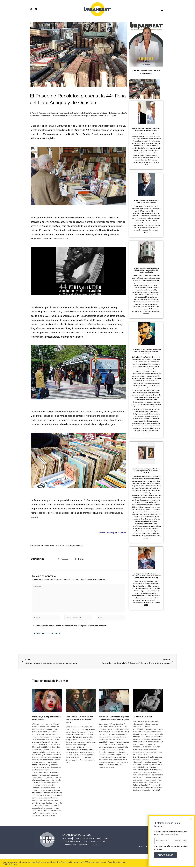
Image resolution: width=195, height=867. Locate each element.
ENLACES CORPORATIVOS (76, 835)
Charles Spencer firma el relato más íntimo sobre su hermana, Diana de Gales (146, 129)
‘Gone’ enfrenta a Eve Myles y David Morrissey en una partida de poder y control (79, 719)
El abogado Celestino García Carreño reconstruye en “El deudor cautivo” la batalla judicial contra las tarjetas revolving (146, 576)
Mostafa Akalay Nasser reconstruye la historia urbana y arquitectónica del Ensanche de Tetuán (146, 270)
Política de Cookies (10, 864)
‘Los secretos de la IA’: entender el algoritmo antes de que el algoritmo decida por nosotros (146, 351)
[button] (63, 559)
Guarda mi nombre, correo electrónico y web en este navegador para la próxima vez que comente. (71, 626)
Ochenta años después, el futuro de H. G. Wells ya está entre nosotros (146, 202)
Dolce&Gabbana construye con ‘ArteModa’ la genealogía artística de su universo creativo (146, 471)
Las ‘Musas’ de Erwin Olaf (142, 717)
